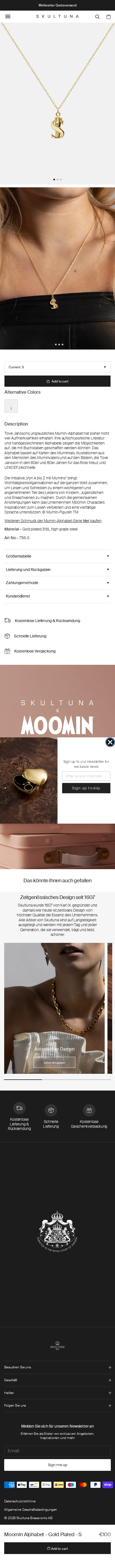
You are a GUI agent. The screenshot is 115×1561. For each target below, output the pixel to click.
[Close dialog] (110, 742)
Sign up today (86, 788)
